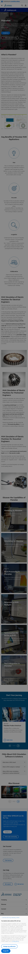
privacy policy (15, 941)
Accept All (5, 951)
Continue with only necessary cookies (10, 917)
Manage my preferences (9, 946)
